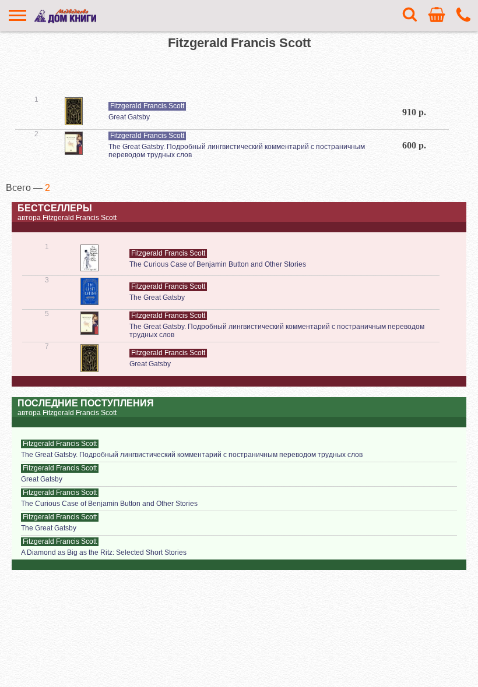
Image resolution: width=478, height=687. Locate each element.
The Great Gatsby (157, 297)
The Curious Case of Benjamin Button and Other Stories (217, 264)
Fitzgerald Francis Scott (147, 106)
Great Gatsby (129, 117)
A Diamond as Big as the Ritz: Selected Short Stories (104, 552)
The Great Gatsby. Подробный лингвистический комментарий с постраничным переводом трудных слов (192, 455)
